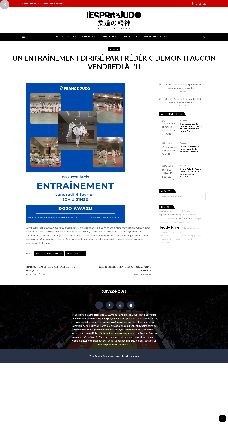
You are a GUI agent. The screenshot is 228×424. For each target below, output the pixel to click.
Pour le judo (196, 219)
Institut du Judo (76, 254)
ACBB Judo (192, 215)
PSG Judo (186, 228)
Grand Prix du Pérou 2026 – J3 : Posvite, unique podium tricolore (190, 173)
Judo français (183, 218)
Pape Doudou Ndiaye (167, 222)
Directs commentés (154, 36)
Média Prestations (130, 356)
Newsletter (35, 3)
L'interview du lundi (166, 239)
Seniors (183, 166)
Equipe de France (168, 214)
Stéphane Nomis (167, 211)
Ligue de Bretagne (193, 239)
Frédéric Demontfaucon (49, 254)
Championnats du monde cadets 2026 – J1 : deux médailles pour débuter (191, 127)
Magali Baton (182, 215)
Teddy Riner (170, 227)
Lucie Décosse (164, 243)
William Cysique (181, 222)
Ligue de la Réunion (183, 211)
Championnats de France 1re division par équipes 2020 (180, 236)
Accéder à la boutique (54, 3)
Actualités (68, 36)
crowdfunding (180, 239)
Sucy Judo (195, 228)
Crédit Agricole (165, 232)
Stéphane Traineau (166, 219)
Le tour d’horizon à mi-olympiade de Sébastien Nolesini (189, 148)
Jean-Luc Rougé (177, 232)
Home (25, 3)
